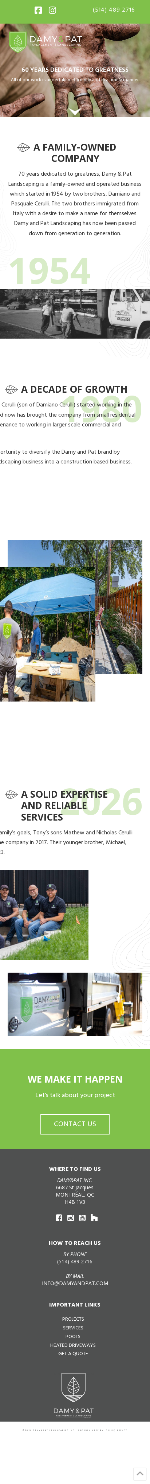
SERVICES (73, 1328)
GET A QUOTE (73, 1354)
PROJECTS (73, 1319)
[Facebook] (38, 9)
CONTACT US (75, 1124)
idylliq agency (116, 1430)
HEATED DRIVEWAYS (73, 1345)
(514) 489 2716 (114, 10)
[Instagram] (52, 9)
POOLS (73, 1337)
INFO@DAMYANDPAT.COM (75, 1283)
